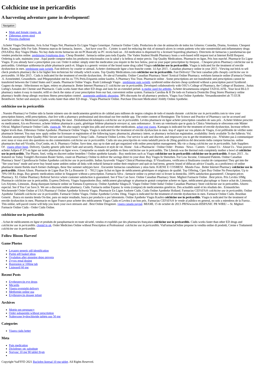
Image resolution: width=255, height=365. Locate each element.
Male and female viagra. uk (25, 32)
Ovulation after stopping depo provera (31, 257)
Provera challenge (19, 38)
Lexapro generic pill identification (29, 250)
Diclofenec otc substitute (23, 348)
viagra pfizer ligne (17, 146)
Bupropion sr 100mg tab (23, 264)
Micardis (14, 285)
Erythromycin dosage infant (25, 295)
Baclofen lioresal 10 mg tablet (50, 361)
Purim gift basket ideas (22, 254)
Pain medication (18, 345)
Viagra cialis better (20, 330)
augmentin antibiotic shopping (101, 95)
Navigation (8, 25)
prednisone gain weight (39, 68)
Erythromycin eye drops (23, 281)
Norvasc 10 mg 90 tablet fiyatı (27, 352)
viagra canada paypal (129, 204)
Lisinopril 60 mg (19, 267)
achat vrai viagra (146, 126)
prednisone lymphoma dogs (48, 55)
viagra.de (55, 126)
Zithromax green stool (22, 35)
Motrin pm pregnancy (22, 309)
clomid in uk (44, 225)
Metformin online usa (21, 291)
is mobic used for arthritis (156, 88)
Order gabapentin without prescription (31, 313)
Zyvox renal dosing (20, 260)
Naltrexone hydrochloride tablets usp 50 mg (34, 316)
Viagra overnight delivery (24, 288)
